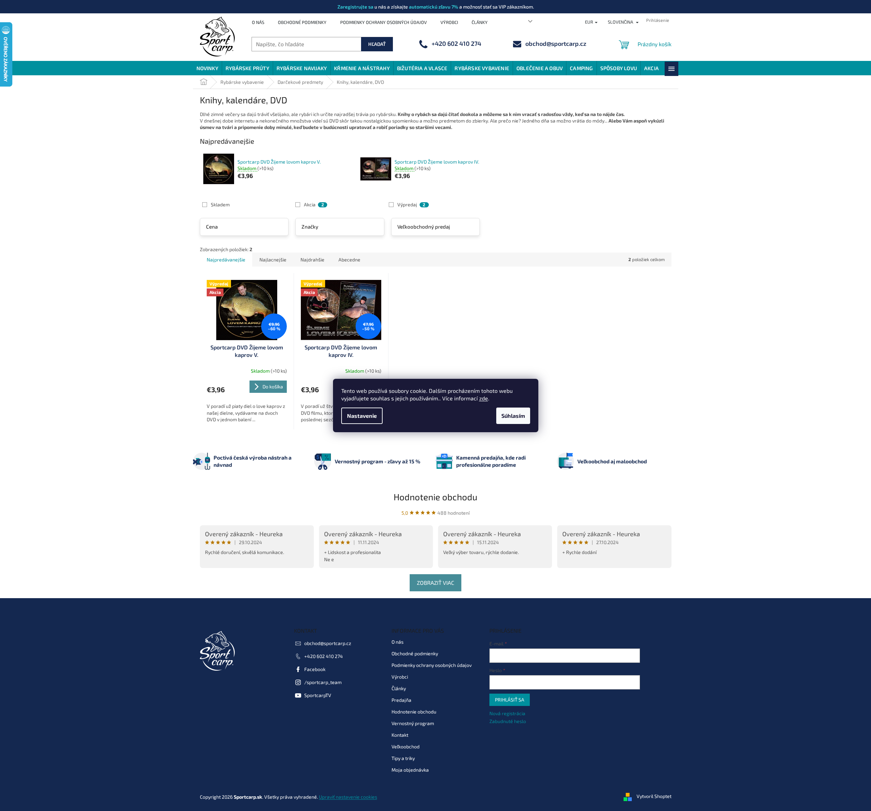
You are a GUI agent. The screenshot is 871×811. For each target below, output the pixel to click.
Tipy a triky (403, 758)
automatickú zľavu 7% (433, 7)
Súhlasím (513, 415)
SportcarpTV (317, 695)
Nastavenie (362, 415)
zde (483, 398)
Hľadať (377, 44)
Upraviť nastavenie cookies (348, 797)
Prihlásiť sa (509, 700)
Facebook (314, 669)
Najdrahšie (312, 259)
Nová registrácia (507, 713)
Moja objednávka (410, 770)
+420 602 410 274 (323, 656)
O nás (258, 22)
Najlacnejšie (272, 259)
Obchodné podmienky (302, 22)
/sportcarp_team (323, 682)
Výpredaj (411, 204)
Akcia (314, 204)
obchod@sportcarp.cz (327, 643)
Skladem (220, 204)
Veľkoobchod (406, 746)
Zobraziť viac (435, 582)
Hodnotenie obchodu (435, 496)
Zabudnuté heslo (507, 721)
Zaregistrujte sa (355, 7)
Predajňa (401, 700)
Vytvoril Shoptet (654, 796)
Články (480, 22)
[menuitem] (207, 68)
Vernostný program (413, 723)
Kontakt (400, 735)
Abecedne (349, 259)
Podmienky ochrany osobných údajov (383, 22)
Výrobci (449, 22)
